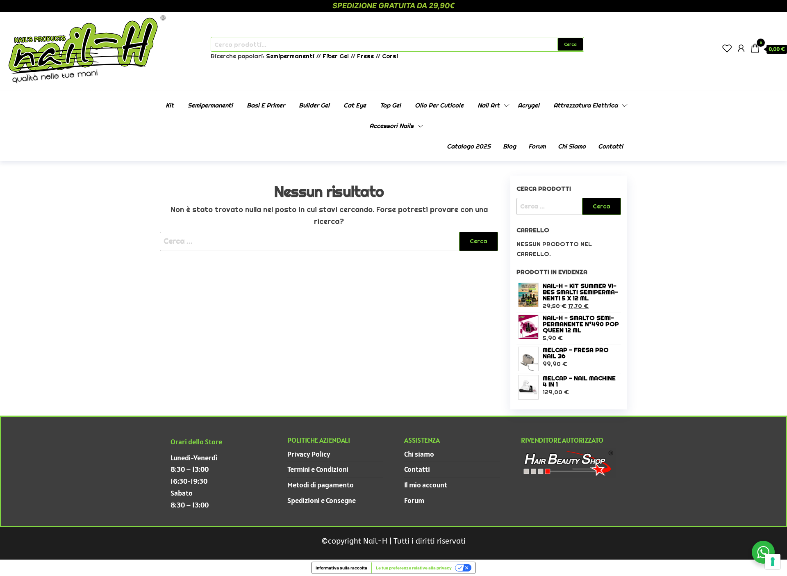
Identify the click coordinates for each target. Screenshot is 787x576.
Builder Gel (314, 105)
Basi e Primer (266, 105)
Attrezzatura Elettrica (585, 105)
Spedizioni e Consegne (321, 500)
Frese (365, 56)
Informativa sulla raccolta (341, 567)
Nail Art (489, 105)
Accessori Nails (391, 126)
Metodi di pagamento (320, 484)
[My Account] (741, 48)
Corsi (390, 56)
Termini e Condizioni (317, 469)
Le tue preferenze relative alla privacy (414, 567)
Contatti (610, 146)
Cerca (570, 44)
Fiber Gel (336, 56)
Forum (537, 146)
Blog (509, 146)
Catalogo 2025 (469, 146)
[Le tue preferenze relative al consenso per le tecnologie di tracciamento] (772, 561)
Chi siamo (572, 146)
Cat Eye (354, 105)
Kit (170, 105)
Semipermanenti (291, 56)
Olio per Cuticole (439, 105)
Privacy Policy (308, 454)
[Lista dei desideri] (727, 48)
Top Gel (390, 105)
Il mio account (425, 484)
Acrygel (528, 105)
